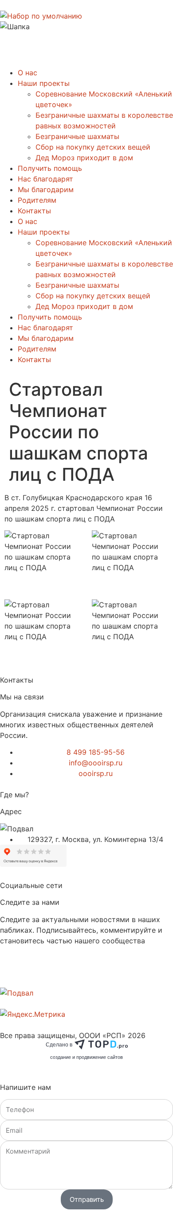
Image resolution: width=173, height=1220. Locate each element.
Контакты (34, 210)
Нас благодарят (45, 178)
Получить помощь (50, 168)
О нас (27, 72)
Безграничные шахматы (77, 136)
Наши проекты (44, 83)
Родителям (37, 200)
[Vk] (11, 974)
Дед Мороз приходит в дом (84, 157)
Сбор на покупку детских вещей (92, 147)
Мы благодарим (46, 189)
